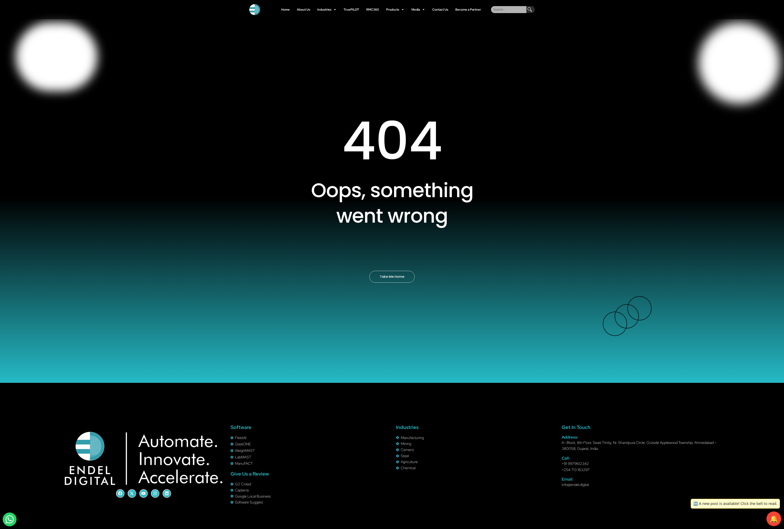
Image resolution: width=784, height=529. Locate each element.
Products (392, 10)
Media (415, 10)
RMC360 (372, 10)
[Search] (530, 9)
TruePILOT (351, 10)
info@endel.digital (575, 484)
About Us (303, 10)
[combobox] (508, 9)
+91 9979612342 (575, 463)
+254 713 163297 (576, 469)
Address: (570, 437)
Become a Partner (468, 10)
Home (285, 10)
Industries (324, 10)
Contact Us (440, 10)
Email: (567, 479)
